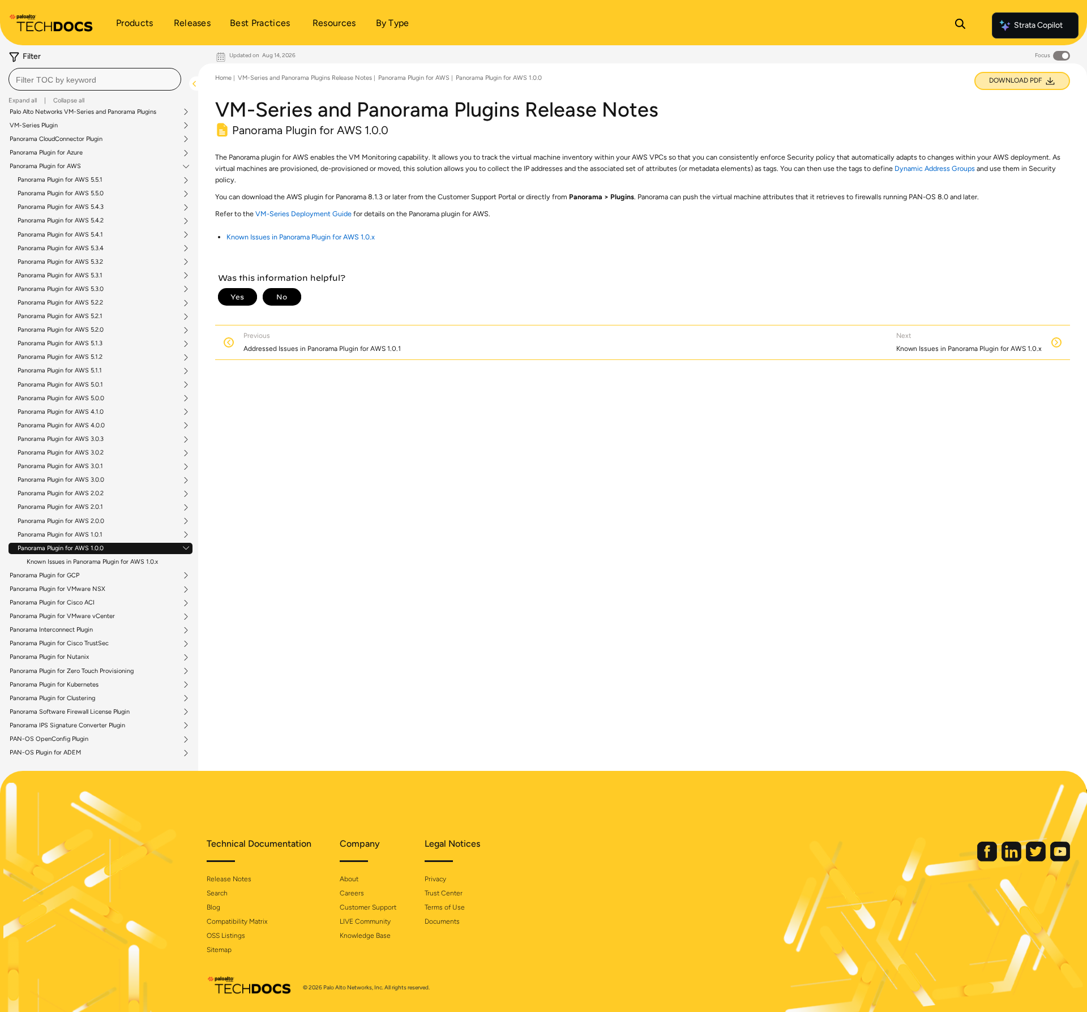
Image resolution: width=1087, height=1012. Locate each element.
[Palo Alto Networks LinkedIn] (1012, 859)
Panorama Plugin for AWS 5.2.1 (60, 316)
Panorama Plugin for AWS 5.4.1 (60, 234)
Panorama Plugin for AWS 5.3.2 (60, 262)
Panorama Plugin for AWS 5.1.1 (60, 370)
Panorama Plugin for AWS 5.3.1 (60, 275)
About (349, 879)
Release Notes (229, 879)
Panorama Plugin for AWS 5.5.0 (61, 193)
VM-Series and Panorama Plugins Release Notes (305, 78)
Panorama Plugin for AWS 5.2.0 (61, 330)
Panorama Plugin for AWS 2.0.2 (61, 493)
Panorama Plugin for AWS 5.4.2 (61, 220)
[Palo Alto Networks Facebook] (988, 859)
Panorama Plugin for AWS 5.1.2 (60, 357)
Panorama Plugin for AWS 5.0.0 (61, 398)
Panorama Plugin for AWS (45, 166)
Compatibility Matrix (237, 921)
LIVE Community (365, 921)
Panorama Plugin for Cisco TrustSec (59, 643)
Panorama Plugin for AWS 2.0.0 (61, 521)
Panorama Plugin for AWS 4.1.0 (61, 412)
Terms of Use (445, 907)
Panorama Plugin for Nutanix (49, 657)
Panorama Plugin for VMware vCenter (62, 616)
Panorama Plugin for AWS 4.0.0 (61, 425)
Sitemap (219, 950)
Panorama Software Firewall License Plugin (70, 712)
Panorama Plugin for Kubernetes (54, 684)
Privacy (435, 879)
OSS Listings (226, 936)
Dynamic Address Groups (935, 168)
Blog (213, 907)
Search (217, 893)
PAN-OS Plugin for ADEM (45, 752)
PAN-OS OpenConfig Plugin (49, 739)
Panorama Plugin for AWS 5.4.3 (61, 207)
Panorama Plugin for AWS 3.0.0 (61, 480)
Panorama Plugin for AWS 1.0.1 (60, 534)
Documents (442, 921)
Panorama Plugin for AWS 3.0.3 (61, 439)
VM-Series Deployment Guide (303, 213)
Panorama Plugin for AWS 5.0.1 (60, 384)
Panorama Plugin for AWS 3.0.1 (60, 466)
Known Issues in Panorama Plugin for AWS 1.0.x (92, 561)
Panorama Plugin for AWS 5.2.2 (60, 302)
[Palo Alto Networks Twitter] (1036, 859)
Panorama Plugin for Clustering (52, 698)
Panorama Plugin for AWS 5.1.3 (60, 343)
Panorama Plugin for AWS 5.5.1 (60, 180)
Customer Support (368, 907)
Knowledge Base (365, 936)
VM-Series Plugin (34, 125)
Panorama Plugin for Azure (46, 152)
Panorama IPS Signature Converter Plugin (67, 725)
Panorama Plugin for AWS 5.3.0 (61, 289)
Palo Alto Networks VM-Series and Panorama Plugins (83, 112)
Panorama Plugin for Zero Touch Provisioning (72, 671)
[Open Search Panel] (960, 25)
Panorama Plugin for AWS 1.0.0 (61, 548)
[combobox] (94, 79)
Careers (352, 893)
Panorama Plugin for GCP (44, 575)
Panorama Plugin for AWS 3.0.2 (61, 452)
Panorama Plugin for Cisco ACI (52, 602)
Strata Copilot (1038, 25)
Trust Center (444, 893)
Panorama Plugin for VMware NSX (57, 589)
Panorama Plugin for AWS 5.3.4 (61, 248)
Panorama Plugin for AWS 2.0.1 (60, 507)
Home (223, 78)
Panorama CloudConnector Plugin (56, 139)
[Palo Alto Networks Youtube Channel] (1060, 859)
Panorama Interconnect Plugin (51, 630)
